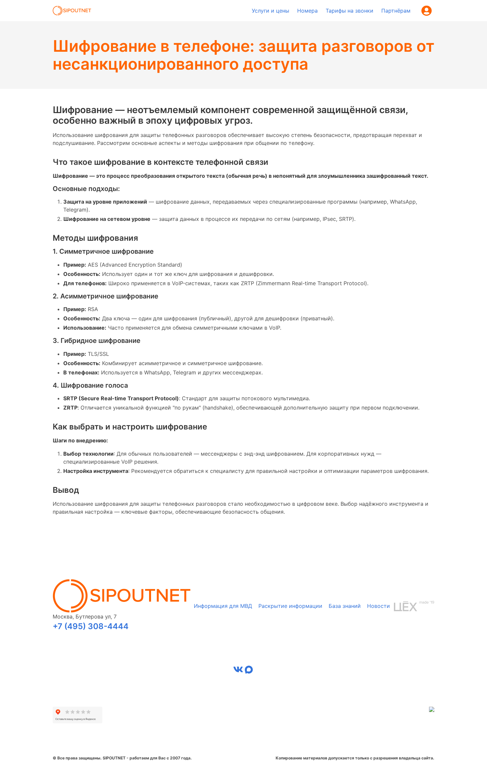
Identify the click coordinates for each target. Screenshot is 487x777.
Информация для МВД (223, 606)
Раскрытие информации (290, 606)
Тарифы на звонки (349, 10)
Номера (307, 10)
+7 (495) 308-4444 (91, 626)
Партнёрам (395, 10)
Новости (378, 606)
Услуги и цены (270, 10)
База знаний (345, 606)
